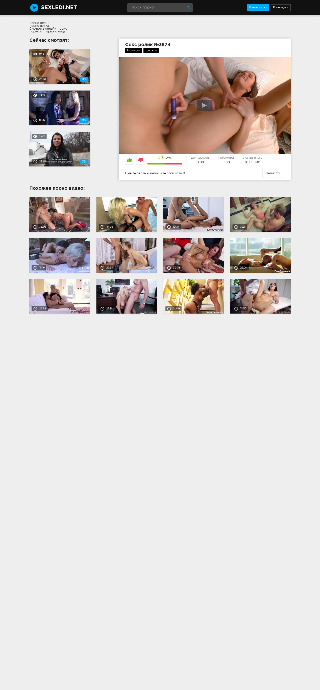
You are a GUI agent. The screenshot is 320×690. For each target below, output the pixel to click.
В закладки (280, 7)
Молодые (133, 50)
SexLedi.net (59, 7)
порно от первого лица (47, 31)
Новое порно (258, 7)
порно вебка (39, 26)
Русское (151, 50)
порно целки (39, 23)
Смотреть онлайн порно (48, 28)
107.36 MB (252, 162)
